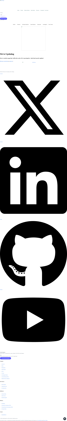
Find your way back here (4, 61)
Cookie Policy (40, 420)
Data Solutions (33, 10)
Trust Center (46, 10)
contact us (11, 61)
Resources (37, 10)
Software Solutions (27, 10)
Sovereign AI (42, 10)
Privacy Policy (45, 420)
